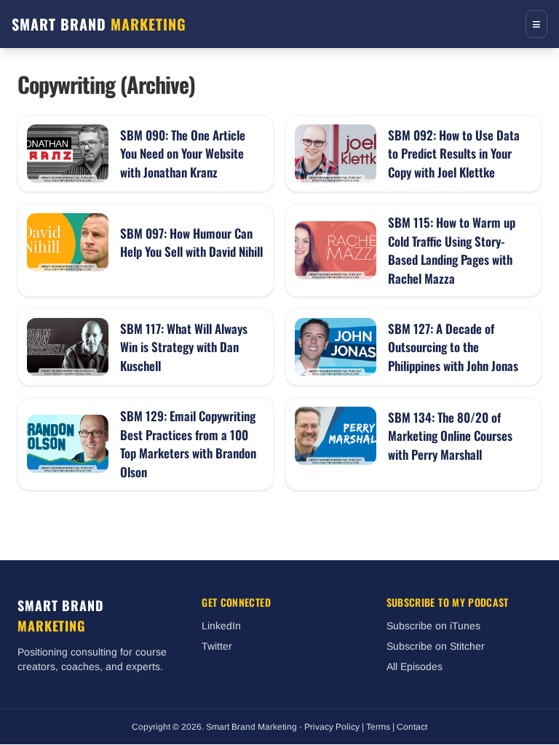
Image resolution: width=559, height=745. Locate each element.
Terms (378, 727)
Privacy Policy (332, 727)
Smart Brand (99, 24)
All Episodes (414, 666)
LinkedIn (221, 626)
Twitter (217, 646)
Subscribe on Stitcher (435, 646)
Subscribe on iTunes (433, 626)
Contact (412, 727)
